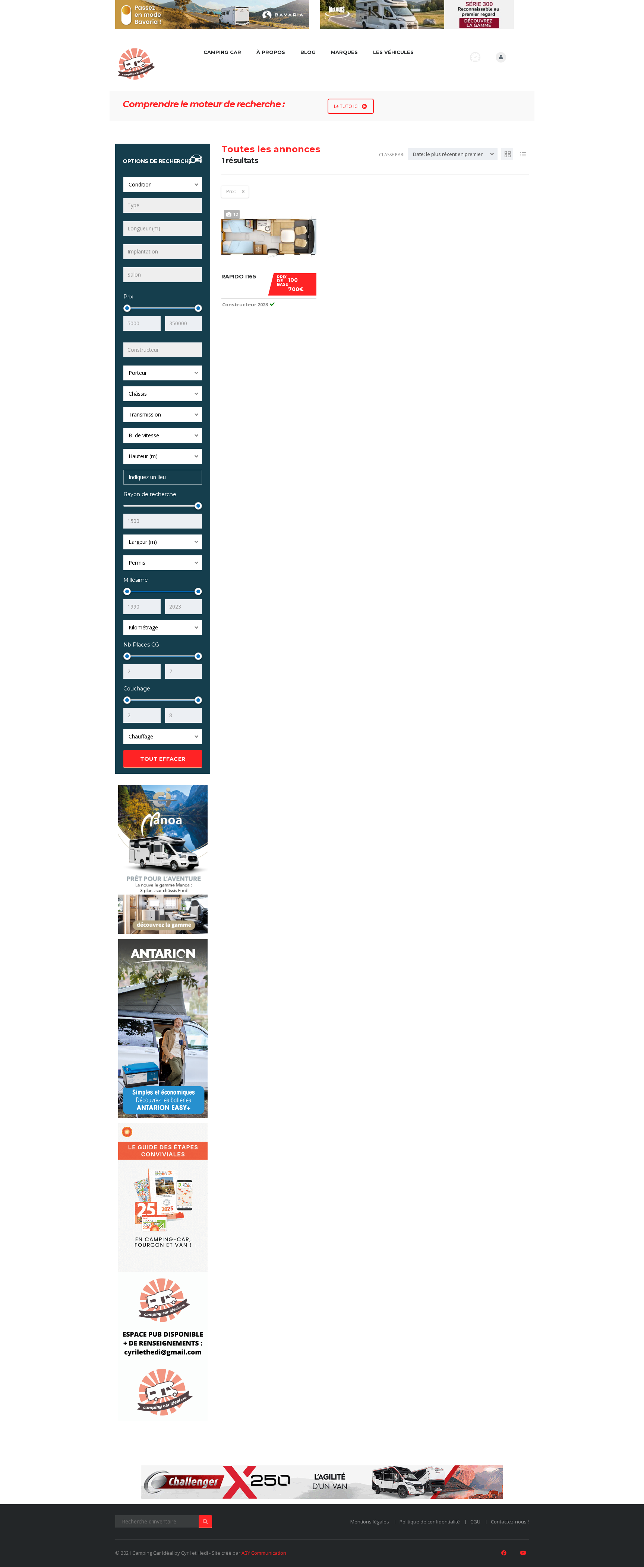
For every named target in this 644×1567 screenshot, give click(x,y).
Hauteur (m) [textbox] (143, 456)
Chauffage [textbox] (141, 736)
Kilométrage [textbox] (143, 627)
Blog (308, 52)
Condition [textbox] (140, 184)
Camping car (222, 52)
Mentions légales (369, 1521)
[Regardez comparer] (475, 57)
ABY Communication (264, 1553)
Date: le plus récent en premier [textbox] (448, 154)
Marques (344, 52)
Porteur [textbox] (138, 372)
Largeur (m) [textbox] (143, 541)
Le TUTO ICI (346, 106)
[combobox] (162, 184)
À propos (270, 52)
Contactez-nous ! (510, 1521)
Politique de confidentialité (430, 1521)
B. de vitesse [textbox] (144, 435)
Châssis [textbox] (138, 393)
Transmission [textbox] (145, 414)
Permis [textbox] (137, 562)
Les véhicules (393, 52)
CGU (475, 1521)
